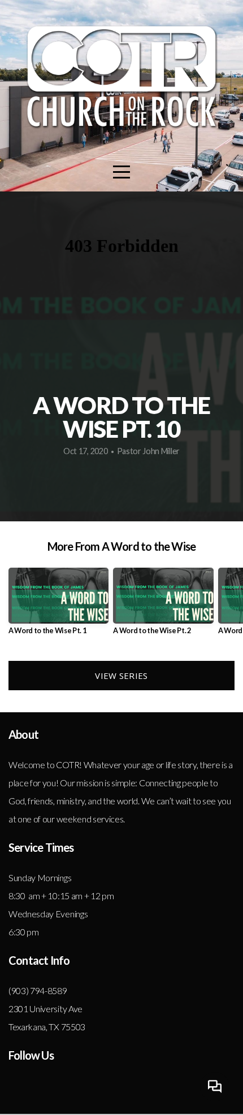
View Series (121, 675)
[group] (58, 606)
